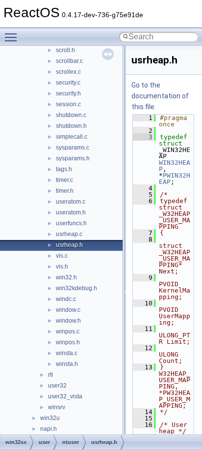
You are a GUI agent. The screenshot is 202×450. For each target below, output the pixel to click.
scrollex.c (68, 71)
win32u (50, 418)
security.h (68, 93)
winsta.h (67, 363)
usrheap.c (69, 234)
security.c (68, 82)
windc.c (66, 299)
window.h (68, 320)
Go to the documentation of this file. (160, 96)
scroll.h (65, 50)
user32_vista (65, 396)
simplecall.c (71, 136)
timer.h (65, 190)
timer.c (64, 180)
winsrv (56, 407)
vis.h (62, 266)
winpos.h (68, 342)
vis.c (62, 255)
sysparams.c (72, 147)
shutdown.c (71, 115)
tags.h (64, 169)
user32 (57, 385)
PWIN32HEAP (174, 178)
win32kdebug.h (76, 288)
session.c (68, 104)
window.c (68, 309)
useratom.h (71, 212)
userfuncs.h (71, 223)
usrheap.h (69, 244)
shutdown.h (71, 125)
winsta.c (66, 353)
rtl (50, 374)
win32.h (66, 277)
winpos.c (67, 331)
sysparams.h (73, 158)
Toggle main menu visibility (13, 37)
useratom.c (70, 201)
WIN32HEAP (174, 166)
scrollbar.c (69, 61)
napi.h (48, 428)
